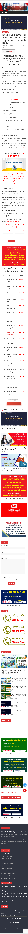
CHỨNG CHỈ (5, 32)
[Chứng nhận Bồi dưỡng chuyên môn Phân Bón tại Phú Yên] (6, 709)
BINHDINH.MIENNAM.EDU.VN (8, 831)
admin (11, 45)
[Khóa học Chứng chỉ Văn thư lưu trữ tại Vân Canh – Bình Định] (14, 413)
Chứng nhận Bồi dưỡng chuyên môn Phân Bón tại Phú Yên (18, 712)
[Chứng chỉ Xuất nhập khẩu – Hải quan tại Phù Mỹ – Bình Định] (14, 454)
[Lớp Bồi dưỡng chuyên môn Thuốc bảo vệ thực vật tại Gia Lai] (6, 686)
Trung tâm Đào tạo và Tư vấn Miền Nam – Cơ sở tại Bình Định (14, 833)
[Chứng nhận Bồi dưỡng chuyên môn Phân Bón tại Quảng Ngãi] (6, 701)
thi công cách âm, (5, 792)
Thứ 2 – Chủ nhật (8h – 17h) (9, 915)
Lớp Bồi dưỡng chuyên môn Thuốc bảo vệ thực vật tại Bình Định (18, 696)
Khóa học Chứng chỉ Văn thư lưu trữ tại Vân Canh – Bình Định (14, 427)
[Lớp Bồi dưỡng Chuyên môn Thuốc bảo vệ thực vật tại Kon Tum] (14, 655)
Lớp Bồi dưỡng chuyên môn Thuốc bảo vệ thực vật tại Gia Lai (18, 688)
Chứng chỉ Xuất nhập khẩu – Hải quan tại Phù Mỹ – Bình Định (14, 469)
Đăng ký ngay (13, 404)
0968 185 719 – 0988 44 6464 (14, 918)
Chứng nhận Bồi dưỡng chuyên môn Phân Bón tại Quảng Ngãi (18, 704)
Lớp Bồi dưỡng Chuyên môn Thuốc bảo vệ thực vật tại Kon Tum (14, 671)
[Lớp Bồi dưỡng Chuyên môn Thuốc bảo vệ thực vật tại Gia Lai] (6, 678)
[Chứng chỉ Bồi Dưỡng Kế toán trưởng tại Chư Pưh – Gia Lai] (14, 434)
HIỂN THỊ (11, 51)
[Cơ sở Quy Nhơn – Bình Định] (2, 12)
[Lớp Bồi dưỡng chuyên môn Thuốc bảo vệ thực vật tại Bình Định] (6, 693)
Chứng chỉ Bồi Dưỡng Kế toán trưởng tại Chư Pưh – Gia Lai (14, 448)
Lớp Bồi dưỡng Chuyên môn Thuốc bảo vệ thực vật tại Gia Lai (18, 680)
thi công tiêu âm (14, 792)
